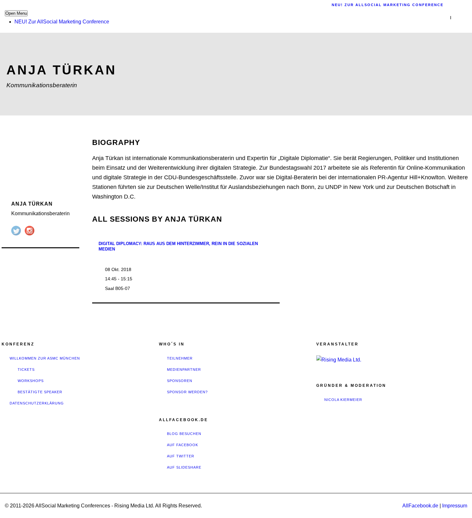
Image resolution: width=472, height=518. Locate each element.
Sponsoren (179, 381)
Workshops (31, 381)
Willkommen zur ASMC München (45, 358)
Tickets (26, 369)
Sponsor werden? (187, 392)
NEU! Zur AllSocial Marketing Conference (61, 21)
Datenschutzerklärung (37, 403)
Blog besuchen (184, 434)
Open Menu (16, 13)
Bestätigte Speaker (40, 392)
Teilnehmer (180, 358)
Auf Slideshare (184, 467)
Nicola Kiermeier (343, 400)
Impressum (454, 505)
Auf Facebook (182, 445)
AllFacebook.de (420, 505)
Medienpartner (184, 369)
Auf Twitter (180, 456)
